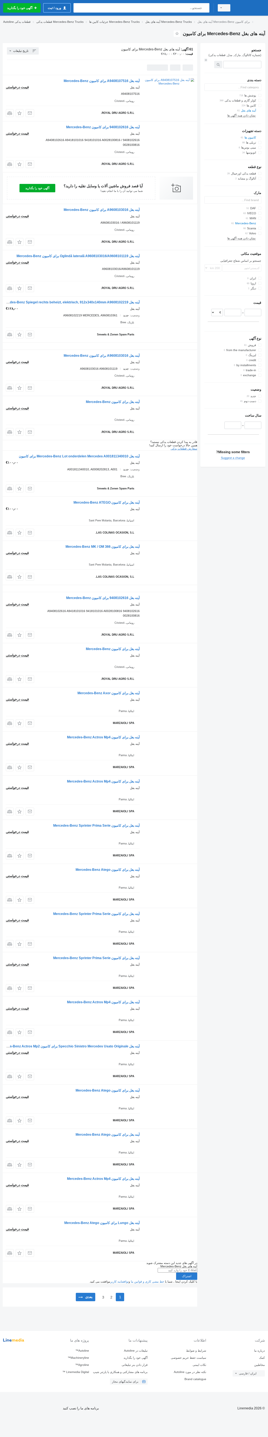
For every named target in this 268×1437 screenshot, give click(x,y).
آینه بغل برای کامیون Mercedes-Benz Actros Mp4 (103, 737)
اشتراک (186, 1276)
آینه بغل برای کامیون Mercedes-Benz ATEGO (106, 502)
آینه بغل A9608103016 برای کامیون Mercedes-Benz (102, 210)
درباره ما (259, 1350)
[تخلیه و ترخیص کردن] (205, 60)
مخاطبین (259, 1364)
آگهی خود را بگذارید (37, 188)
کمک (262, 1357)
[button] (19, 113)
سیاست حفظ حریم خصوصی (188, 1357)
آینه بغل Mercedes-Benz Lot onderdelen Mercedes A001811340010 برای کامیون (79, 456)
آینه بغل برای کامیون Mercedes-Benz (113, 402)
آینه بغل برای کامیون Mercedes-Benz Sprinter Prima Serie (96, 825)
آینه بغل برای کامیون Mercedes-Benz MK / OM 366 (103, 546)
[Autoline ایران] (250, 8)
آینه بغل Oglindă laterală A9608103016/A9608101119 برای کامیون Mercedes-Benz (78, 256)
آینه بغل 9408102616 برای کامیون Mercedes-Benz (103, 127)
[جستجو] (205, 7)
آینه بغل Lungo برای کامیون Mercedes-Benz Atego (102, 1223)
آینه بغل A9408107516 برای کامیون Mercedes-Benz (102, 81)
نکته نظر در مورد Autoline (190, 1372)
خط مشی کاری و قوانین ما (147, 1281)
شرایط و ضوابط (196, 1350)
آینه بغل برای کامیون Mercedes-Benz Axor (108, 693)
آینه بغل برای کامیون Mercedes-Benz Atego (108, 869)
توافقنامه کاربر (119, 1281)
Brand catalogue (195, 1379)
